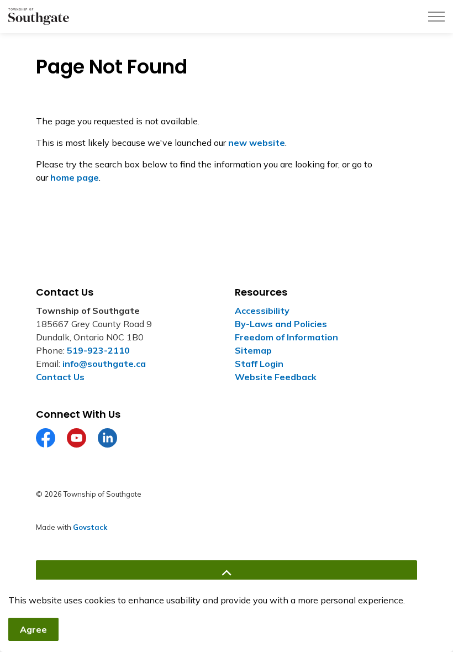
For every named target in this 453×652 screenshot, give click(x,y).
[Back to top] (226, 572)
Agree (33, 629)
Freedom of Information (286, 337)
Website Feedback (276, 376)
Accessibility (262, 310)
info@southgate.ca (104, 363)
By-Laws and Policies (281, 323)
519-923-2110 (98, 350)
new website (256, 142)
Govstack (90, 527)
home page (74, 177)
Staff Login (259, 363)
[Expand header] (436, 16)
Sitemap (253, 350)
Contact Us (60, 376)
